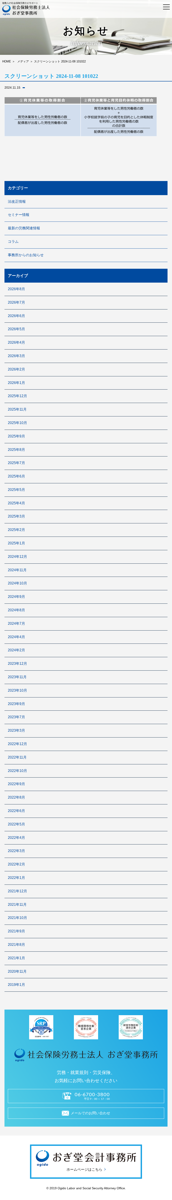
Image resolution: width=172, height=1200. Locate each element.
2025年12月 (17, 396)
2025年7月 (16, 463)
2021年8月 (16, 944)
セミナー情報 (18, 215)
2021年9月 (16, 931)
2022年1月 (16, 878)
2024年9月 (16, 597)
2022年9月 (16, 784)
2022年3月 (16, 851)
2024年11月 (17, 570)
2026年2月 (16, 369)
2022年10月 (17, 771)
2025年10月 (17, 423)
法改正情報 (17, 201)
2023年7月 (16, 717)
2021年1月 (16, 958)
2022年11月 (17, 757)
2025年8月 (16, 450)
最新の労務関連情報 (24, 228)
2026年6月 (16, 316)
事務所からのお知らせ (26, 255)
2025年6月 (16, 476)
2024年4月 (16, 637)
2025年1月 (16, 543)
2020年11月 (17, 971)
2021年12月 (17, 891)
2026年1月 (16, 383)
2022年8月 (16, 797)
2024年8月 (16, 610)
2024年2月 (16, 650)
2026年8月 (16, 289)
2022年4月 (16, 838)
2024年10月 (17, 583)
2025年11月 (17, 409)
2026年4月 (16, 342)
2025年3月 (16, 516)
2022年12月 (17, 744)
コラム (13, 241)
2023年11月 (17, 677)
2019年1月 (16, 985)
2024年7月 (16, 623)
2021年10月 (17, 918)
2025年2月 (16, 530)
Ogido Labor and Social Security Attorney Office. (91, 1188)
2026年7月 (16, 302)
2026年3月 (16, 356)
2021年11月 (17, 904)
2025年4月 (16, 503)
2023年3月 (16, 730)
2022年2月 (16, 864)
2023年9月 (16, 704)
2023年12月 (17, 663)
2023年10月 (17, 690)
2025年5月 (16, 490)
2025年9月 (16, 436)
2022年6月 (16, 811)
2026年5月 (16, 329)
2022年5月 (16, 824)
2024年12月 (17, 556)
